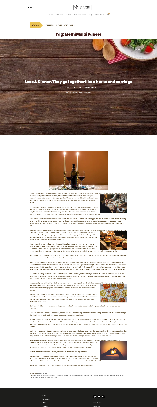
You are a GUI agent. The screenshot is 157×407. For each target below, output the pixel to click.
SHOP (51, 15)
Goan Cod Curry (87, 375)
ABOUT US (59, 15)
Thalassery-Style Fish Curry (47, 377)
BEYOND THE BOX (80, 15)
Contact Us (45, 406)
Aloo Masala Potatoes (40, 375)
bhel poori (52, 375)
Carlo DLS (80, 87)
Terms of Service (97, 403)
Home (36, 25)
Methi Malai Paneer (113, 375)
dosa (80, 375)
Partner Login (46, 399)
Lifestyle (44, 373)
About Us (45, 402)
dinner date (74, 375)
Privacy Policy (96, 406)
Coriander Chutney (63, 375)
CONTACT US (99, 15)
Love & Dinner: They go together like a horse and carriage (78, 81)
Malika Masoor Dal (100, 375)
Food (39, 373)
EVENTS (68, 15)
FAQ (90, 15)
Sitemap (44, 395)
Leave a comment (91, 87)
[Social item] (28, 7)
